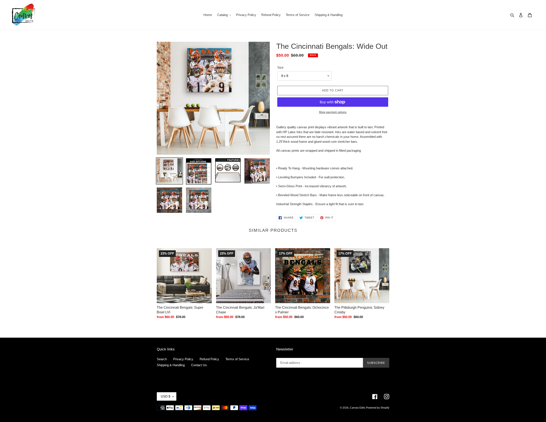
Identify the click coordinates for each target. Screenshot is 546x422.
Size (280, 67)
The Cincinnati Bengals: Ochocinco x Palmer (302, 310)
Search (162, 359)
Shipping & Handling (171, 365)
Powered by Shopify (377, 407)
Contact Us (199, 365)
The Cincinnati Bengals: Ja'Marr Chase (240, 310)
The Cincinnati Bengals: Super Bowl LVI (180, 310)
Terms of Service (237, 359)
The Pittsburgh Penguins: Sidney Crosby (359, 310)
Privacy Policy (183, 359)
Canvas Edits (357, 407)
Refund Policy (209, 359)
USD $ (165, 396)
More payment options (333, 112)
